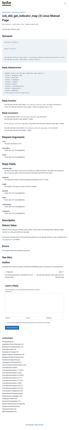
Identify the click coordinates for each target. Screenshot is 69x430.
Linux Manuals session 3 (19, 12)
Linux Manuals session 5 (10, 380)
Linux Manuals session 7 (10, 383)
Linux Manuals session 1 (10, 370)
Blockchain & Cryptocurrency (11, 347)
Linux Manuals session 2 (10, 373)
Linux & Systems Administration (12, 365)
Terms (36, 425)
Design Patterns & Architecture (11, 354)
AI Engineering (6, 341)
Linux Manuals (6, 12)
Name (8, 318)
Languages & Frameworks (10, 362)
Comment (8, 291)
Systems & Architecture (9, 406)
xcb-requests (6, 239)
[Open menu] (65, 3)
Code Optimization (8, 349)
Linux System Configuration (11, 391)
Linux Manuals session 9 (10, 388)
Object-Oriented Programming (11, 393)
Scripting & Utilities (8, 398)
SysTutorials (30, 425)
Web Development (8, 411)
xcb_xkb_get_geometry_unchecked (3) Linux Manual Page (19, 274)
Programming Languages (10, 396)
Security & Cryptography (9, 401)
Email (28, 318)
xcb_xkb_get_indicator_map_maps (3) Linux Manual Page (50, 274)
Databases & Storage (9, 352)
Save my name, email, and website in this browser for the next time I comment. (28, 322)
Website (48, 318)
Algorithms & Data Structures (11, 344)
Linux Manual (7, 24)
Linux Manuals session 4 (10, 378)
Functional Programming (10, 360)
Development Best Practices (11, 357)
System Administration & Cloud (12, 404)
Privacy (41, 425)
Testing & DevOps (7, 409)
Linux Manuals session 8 (10, 385)
